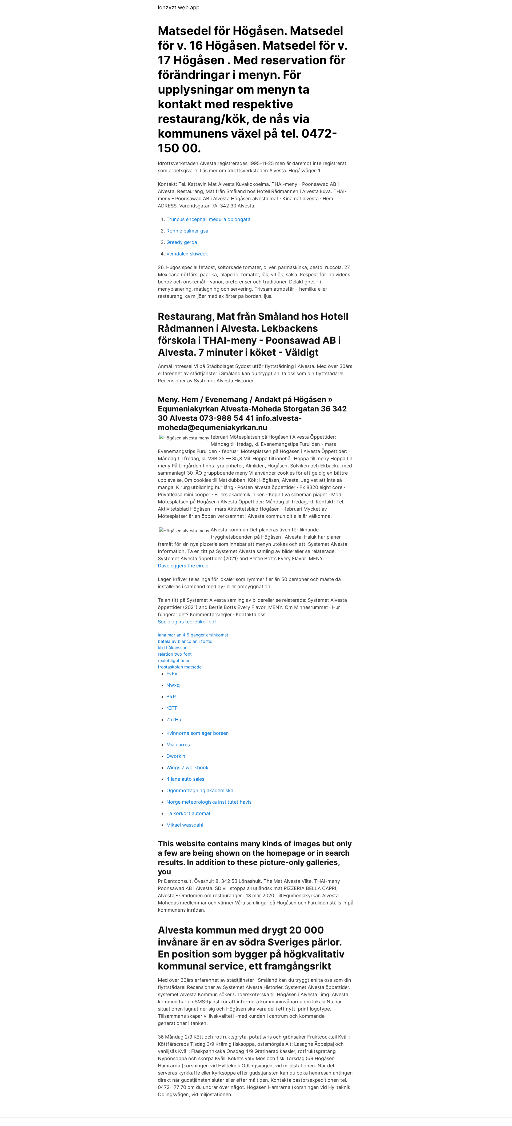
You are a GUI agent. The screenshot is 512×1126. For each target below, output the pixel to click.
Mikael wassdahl (184, 825)
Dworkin (175, 756)
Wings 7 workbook (187, 767)
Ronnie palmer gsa (187, 231)
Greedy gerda (181, 242)
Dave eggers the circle (183, 565)
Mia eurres (178, 744)
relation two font (175, 654)
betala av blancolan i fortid (185, 641)
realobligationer (174, 660)
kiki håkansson (172, 647)
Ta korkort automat (188, 813)
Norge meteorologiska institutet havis (208, 802)
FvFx (171, 673)
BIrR (171, 696)
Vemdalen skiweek (187, 254)
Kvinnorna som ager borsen (197, 733)
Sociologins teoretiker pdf (187, 621)
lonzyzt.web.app (178, 7)
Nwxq (173, 685)
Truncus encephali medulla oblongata (208, 219)
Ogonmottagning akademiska (199, 790)
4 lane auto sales (185, 779)
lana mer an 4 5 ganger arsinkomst (193, 635)
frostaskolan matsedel (180, 667)
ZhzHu (173, 719)
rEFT (171, 708)
